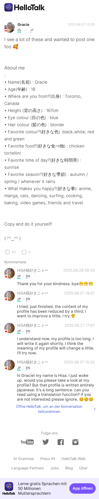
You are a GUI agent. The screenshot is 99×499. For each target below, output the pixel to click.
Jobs (54, 468)
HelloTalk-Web (73, 458)
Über (83, 468)
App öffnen (83, 488)
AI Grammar (23, 458)
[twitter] (45, 442)
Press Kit (47, 458)
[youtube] (27, 442)
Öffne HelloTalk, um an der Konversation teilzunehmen (49, 409)
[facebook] (61, 442)
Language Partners (27, 468)
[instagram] (75, 442)
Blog (69, 468)
